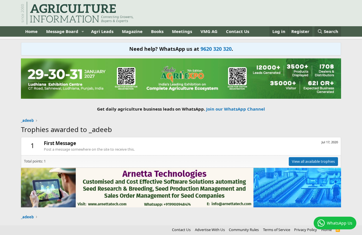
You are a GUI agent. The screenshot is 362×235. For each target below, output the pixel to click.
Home (31, 31)
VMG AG (209, 31)
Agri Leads (102, 31)
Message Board (62, 31)
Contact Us (237, 31)
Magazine (132, 31)
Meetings (182, 31)
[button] (83, 31)
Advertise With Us (210, 229)
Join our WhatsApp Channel (235, 109)
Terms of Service (276, 229)
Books (157, 31)
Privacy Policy (305, 229)
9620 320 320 (216, 48)
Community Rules (244, 229)
